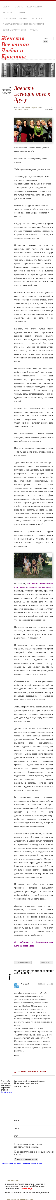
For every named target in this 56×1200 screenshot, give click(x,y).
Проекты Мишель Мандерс (15, 18)
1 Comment (49, 109)
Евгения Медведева (31, 108)
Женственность (21, 110)
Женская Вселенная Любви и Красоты (15, 47)
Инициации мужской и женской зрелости (23, 24)
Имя (16, 1121)
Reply (16, 1056)
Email (17, 1128)
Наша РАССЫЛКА (34, 7)
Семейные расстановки (14, 30)
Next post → (46, 962)
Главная (6, 7)
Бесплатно (8, 12)
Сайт (16, 1136)
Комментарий (21, 1087)
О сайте (19, 7)
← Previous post (23, 962)
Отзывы (34, 30)
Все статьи (37, 18)
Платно (21, 12)
